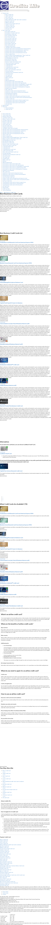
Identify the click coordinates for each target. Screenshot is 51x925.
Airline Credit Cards (7, 134)
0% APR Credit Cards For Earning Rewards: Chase (15, 51)
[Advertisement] (25, 221)
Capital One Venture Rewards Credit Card (11, 471)
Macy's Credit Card (9, 14)
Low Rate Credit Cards (7, 120)
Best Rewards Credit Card (10, 39)
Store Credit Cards (6, 113)
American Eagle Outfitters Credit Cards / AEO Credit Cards (12, 875)
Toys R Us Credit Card (4, 873)
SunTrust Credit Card (9, 98)
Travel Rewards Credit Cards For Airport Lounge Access (17, 100)
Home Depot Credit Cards (5, 853)
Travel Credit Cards (7, 115)
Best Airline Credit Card (10, 31)
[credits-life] (20, 9)
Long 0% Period (8, 76)
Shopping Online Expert (10, 46)
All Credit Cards (8, 28)
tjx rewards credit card (4, 856)
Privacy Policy (5, 891)
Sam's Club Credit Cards (5, 876)
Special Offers (6, 105)
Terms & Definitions (9, 107)
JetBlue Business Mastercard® (8, 385)
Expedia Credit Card (4, 868)
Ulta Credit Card (3, 877)
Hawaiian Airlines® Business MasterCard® (11, 344)
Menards (7, 79)
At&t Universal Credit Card (5, 869)
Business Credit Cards (7, 121)
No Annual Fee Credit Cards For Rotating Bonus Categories (17, 86)
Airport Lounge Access (10, 54)
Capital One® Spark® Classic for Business (11, 303)
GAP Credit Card (3, 860)
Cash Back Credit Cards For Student (12, 47)
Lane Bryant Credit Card (5, 880)
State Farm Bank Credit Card (11, 94)
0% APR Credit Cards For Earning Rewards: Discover (16, 52)
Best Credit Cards (6, 30)
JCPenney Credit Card (10, 26)
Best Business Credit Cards (11, 60)
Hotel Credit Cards (6, 124)
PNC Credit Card (8, 89)
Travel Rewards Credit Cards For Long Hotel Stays (15, 101)
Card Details (2, 241)
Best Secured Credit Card (10, 40)
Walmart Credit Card (9, 22)
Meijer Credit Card (9, 77)
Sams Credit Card (9, 17)
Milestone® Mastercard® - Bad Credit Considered (15, 19)
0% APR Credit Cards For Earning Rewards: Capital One (16, 50)
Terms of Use (5, 893)
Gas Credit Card (8, 75)
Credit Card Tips (8, 109)
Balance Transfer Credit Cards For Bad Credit (14, 56)
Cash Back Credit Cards (7, 117)
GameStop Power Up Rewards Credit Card (14, 72)
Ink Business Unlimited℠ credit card (9, 364)
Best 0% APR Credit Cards (10, 59)
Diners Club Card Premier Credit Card (13, 69)
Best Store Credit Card (10, 42)
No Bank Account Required (11, 88)
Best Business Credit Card (10, 34)
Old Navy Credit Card (9, 25)
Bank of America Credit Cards (6, 863)
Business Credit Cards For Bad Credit (13, 61)
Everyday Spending (9, 71)
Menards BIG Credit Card (5, 867)
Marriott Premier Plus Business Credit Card (11, 406)
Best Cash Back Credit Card (11, 35)
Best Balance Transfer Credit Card (12, 32)
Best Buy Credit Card (9, 21)
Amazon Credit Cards (9, 27)
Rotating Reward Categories (11, 93)
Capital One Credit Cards (5, 857)
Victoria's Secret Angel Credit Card (12, 23)
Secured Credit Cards (7, 125)
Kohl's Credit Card (4, 855)
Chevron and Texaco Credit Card (12, 63)
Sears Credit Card (3, 859)
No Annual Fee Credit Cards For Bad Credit (14, 81)
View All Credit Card (4, 885)
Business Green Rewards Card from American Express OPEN (16, 263)
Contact (4, 894)
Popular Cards (5, 13)
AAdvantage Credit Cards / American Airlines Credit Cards (12, 865)
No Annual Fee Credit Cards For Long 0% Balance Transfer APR (18, 84)
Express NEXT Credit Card (5, 879)
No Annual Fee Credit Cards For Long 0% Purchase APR (16, 85)
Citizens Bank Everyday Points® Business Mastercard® (14, 323)
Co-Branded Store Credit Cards (11, 67)
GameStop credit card (4, 884)
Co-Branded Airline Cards (10, 64)
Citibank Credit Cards (4, 864)
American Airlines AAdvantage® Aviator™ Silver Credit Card (17, 55)
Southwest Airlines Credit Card (6, 872)
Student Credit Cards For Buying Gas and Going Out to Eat (17, 96)
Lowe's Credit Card (9, 18)
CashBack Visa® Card (6, 453)
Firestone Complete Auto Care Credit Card (9, 882)
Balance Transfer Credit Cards (9, 119)
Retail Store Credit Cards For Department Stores (15, 90)
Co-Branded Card (9, 65)
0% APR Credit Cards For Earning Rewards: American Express (18, 48)
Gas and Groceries (9, 73)
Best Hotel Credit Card (10, 36)
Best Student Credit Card (10, 43)
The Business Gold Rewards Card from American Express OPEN (16, 242)
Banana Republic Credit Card (6, 861)
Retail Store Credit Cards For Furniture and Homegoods (16, 92)
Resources (5, 106)
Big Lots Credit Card (4, 871)
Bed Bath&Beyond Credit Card (11, 57)
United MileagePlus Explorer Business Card (11, 282)
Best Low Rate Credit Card (10, 38)
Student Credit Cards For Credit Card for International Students (18, 97)
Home (1, 192)
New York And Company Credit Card (7, 881)
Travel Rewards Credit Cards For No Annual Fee (15, 102)
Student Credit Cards (7, 123)
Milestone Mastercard (9, 80)
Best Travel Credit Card (10, 44)
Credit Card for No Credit (10, 68)
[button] (25, 917)
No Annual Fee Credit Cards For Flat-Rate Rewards (15, 82)
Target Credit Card (9, 15)
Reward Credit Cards (7, 116)
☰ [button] (0, 0)
